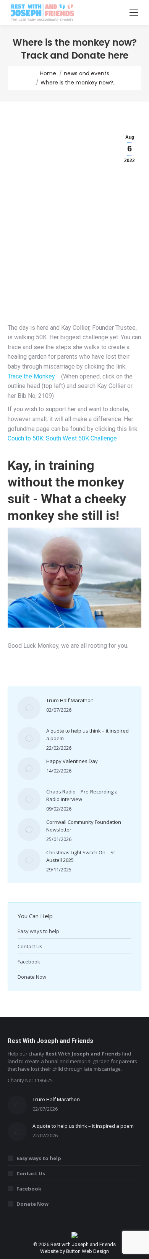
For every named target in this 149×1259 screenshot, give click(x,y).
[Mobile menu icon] (133, 12)
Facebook (29, 961)
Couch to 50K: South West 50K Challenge (62, 438)
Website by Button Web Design (74, 1251)
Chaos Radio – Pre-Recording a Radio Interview (82, 795)
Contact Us (30, 946)
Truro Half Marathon (70, 700)
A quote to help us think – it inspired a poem (87, 734)
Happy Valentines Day (72, 761)
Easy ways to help (38, 931)
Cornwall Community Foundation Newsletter (83, 826)
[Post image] (29, 707)
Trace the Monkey (31, 376)
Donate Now (32, 976)
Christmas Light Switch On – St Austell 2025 (80, 856)
